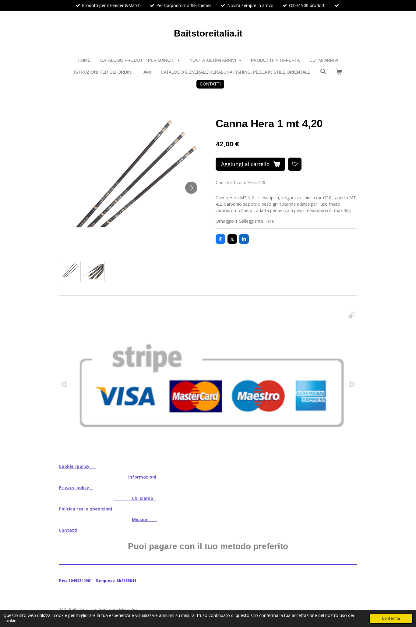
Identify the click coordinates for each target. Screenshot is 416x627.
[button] (69, 271)
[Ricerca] (323, 71)
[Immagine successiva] (191, 188)
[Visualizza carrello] (339, 72)
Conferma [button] (391, 618)
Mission (144, 519)
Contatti (68, 530)
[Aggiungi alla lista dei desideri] (294, 164)
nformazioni (142, 477)
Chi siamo (135, 498)
